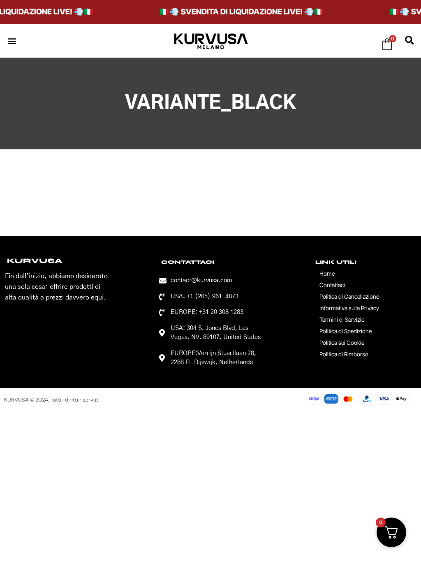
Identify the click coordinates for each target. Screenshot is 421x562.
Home (327, 273)
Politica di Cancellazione (349, 296)
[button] (12, 41)
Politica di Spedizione (345, 330)
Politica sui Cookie (341, 342)
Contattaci (332, 284)
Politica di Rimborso (343, 354)
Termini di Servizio (342, 319)
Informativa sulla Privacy (349, 307)
